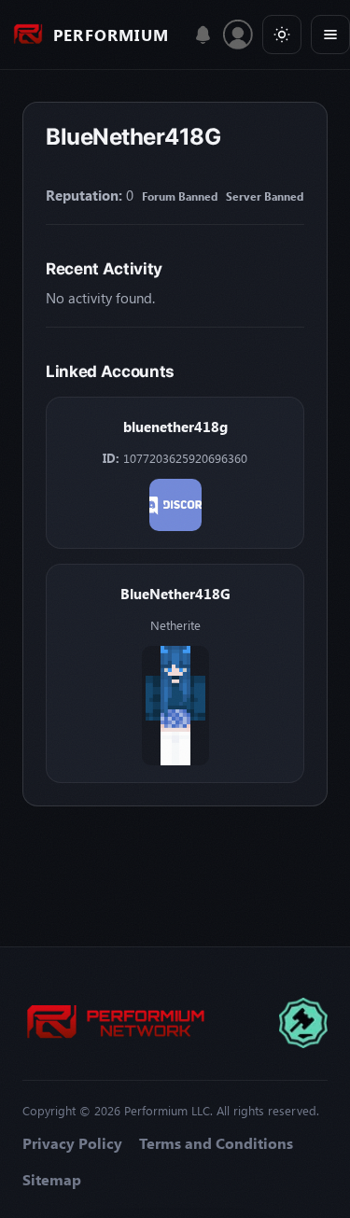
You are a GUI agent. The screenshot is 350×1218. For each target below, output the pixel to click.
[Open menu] (330, 34)
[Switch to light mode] (281, 34)
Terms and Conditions (216, 1143)
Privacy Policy (72, 1143)
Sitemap (51, 1179)
